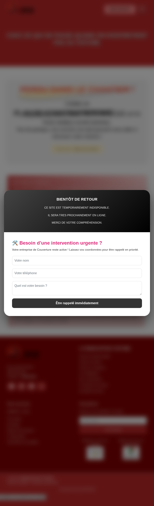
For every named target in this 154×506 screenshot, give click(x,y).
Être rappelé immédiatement (77, 303)
